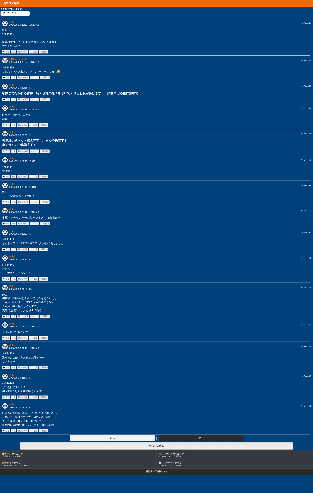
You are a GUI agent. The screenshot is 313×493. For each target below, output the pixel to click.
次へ (200, 438)
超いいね (22, 52)
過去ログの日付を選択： (12, 9)
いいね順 (33, 52)
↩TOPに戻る (156, 445)
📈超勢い (44, 52)
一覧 (14, 52)
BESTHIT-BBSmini (156, 471)
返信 (7, 52)
